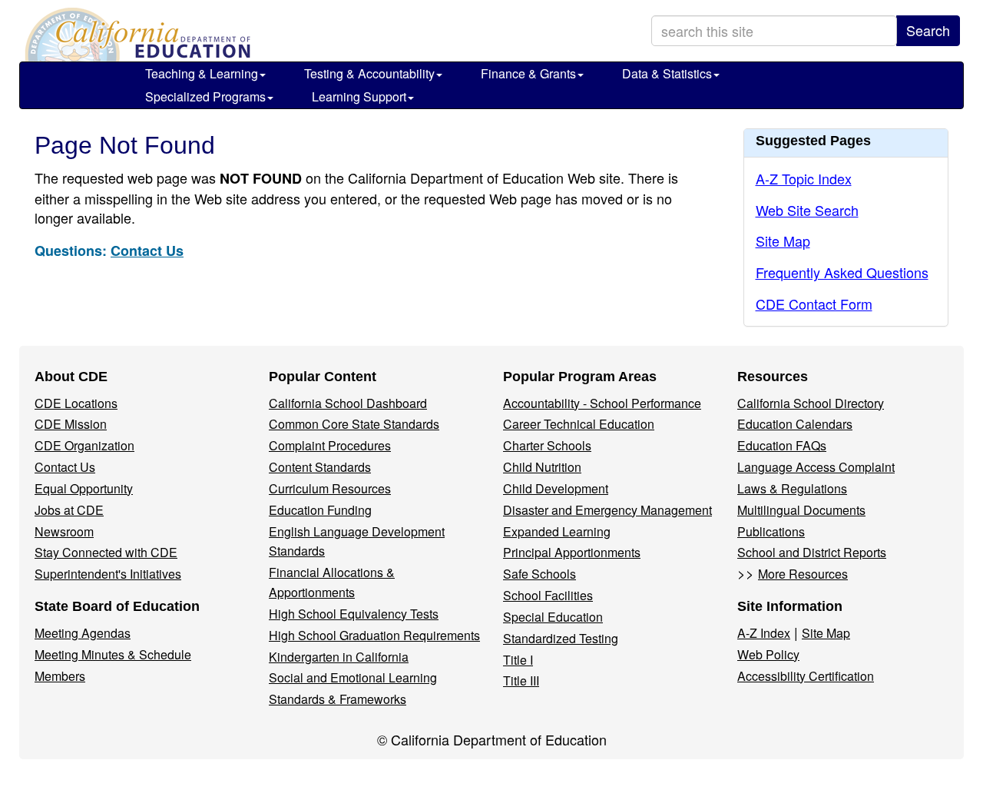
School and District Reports (811, 552)
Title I (518, 660)
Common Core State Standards (354, 424)
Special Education (553, 617)
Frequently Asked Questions (842, 272)
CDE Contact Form (814, 304)
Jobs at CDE (69, 510)
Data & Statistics (667, 73)
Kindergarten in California (339, 657)
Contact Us (147, 251)
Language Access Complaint (816, 467)
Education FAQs (781, 445)
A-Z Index (763, 633)
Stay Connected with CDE (106, 552)
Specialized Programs (205, 96)
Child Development (555, 488)
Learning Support (359, 96)
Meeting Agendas (83, 633)
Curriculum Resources (330, 488)
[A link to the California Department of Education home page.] (136, 34)
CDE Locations (76, 403)
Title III (521, 680)
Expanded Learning (557, 531)
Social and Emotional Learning (353, 677)
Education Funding (320, 510)
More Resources (803, 574)
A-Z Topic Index (804, 178)
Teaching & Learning (201, 73)
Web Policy (768, 654)
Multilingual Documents (801, 510)
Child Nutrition (542, 467)
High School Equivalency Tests (354, 613)
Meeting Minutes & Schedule (113, 654)
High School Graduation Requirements (374, 635)
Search (928, 30)
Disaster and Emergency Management (607, 510)
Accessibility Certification (805, 676)
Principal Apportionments (571, 552)
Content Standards (320, 467)
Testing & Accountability (369, 73)
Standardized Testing (560, 638)
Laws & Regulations (792, 488)
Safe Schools (539, 574)
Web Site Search (807, 210)
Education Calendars (794, 424)
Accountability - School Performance (602, 403)
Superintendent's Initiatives (108, 574)
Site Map (783, 241)
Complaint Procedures (330, 445)
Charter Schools (547, 445)
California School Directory (810, 403)
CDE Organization (84, 445)
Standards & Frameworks (337, 699)
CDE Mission (71, 424)
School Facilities (548, 595)
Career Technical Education (578, 424)
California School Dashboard (348, 403)
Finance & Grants (528, 73)
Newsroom (64, 531)
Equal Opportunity (84, 488)
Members (60, 676)
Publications (771, 531)
